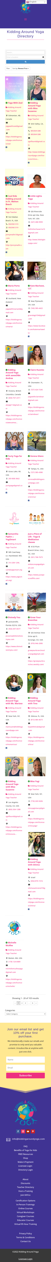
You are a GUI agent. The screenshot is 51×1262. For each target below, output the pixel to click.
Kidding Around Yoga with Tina (34, 701)
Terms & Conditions (25, 1237)
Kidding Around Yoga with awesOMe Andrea (13, 374)
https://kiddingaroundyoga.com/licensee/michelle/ (14, 982)
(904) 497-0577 (14, 629)
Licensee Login (25, 1166)
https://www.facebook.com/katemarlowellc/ (36, 329)
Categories (10, 1010)
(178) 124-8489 (14, 961)
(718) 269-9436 (37, 801)
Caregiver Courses (25, 1216)
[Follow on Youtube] (28, 1131)
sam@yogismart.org (14, 570)
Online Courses (25, 1208)
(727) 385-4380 (37, 472)
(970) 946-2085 (37, 643)
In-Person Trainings (25, 1204)
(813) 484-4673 (37, 719)
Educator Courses (25, 1220)
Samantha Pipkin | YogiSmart (12, 537)
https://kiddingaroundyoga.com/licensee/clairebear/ (36, 410)
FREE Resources (25, 1154)
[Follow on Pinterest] (33, 1131)
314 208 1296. (14, 562)
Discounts (25, 1183)
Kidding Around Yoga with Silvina (34, 862)
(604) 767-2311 (14, 398)
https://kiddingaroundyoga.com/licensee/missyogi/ (36, 822)
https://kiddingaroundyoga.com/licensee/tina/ (36, 741)
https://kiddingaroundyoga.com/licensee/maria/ (14, 323)
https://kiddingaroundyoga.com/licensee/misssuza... (14, 830)
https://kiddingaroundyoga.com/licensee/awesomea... (14, 419)
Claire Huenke (37, 370)
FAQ (25, 1146)
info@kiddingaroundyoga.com (28, 1139)
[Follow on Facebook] (18, 1131)
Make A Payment (25, 1162)
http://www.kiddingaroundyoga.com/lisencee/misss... (36, 155)
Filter (8, 68)
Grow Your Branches (34, 619)
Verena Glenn (37, 456)
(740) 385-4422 (37, 308)
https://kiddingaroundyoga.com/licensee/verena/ (36, 493)
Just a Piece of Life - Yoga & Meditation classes (35, 538)
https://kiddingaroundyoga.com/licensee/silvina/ (36, 902)
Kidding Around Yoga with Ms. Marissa (14, 701)
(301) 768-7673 (37, 557)
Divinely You (14, 617)
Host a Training (25, 1191)
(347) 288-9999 (37, 222)
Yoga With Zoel (15, 102)
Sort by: (20, 68)
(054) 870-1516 (37, 881)
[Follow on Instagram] (23, 1131)
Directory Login (25, 1170)
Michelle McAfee (11, 944)
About (25, 1179)
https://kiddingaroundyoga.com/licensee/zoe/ (14, 140)
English (32, 2)
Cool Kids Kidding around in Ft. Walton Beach (13, 200)
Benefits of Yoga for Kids (25, 1150)
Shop (25, 1158)
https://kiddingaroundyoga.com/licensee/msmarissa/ (14, 741)
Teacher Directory (25, 1187)
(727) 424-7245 (37, 389)
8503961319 (13, 224)
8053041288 (36, 131)
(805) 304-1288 (14, 809)
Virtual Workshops (25, 1212)
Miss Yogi (34, 781)
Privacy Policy (25, 1233)
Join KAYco (25, 1195)
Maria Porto (14, 285)
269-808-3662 (14, 478)
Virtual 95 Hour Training (25, 1224)
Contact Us (25, 1241)
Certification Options (25, 1200)
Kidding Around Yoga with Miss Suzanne (34, 106)
